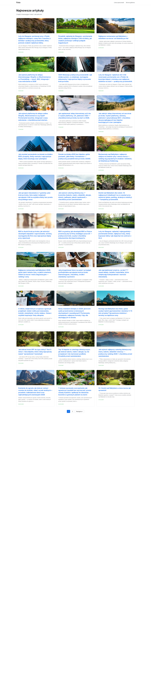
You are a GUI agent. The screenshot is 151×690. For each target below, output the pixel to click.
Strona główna (130, 2)
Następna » (79, 411)
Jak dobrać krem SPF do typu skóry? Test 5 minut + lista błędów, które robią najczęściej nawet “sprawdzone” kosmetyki (35, 352)
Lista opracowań (119, 2)
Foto (18, 2)
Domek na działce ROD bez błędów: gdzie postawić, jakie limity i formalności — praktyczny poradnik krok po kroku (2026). (74, 156)
